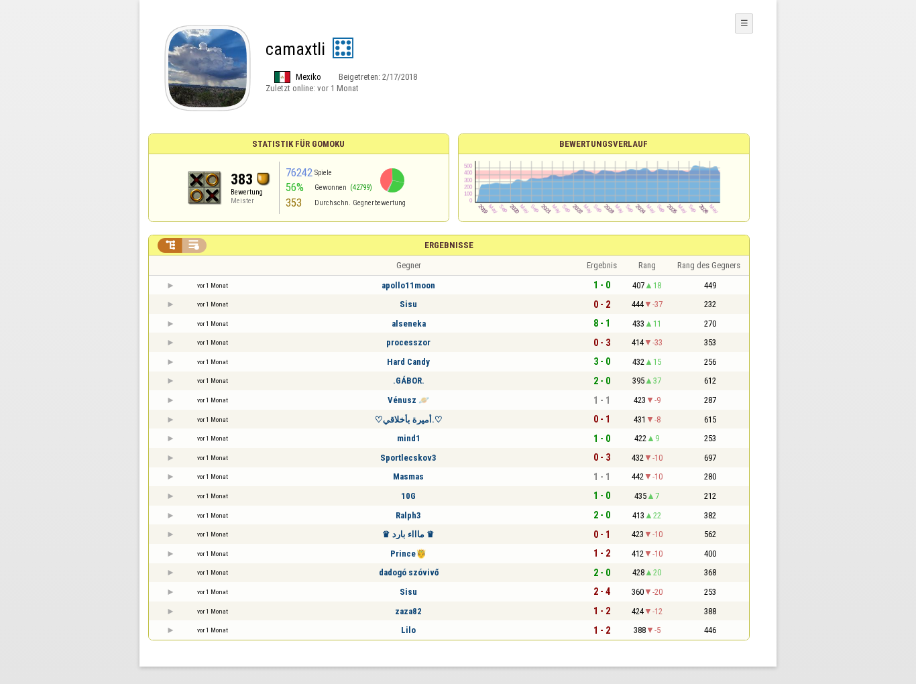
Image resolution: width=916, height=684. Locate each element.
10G (408, 496)
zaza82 (408, 611)
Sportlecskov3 (408, 458)
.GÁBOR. (408, 381)
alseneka (409, 324)
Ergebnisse (448, 245)
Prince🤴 (408, 554)
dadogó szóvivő (409, 572)
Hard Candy (408, 362)
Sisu (408, 304)
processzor (408, 342)
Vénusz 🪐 (408, 400)
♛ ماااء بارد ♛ (408, 534)
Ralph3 (408, 515)
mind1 (408, 438)
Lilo (408, 630)
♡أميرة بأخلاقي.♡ (409, 419)
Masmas (408, 476)
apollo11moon (408, 285)
